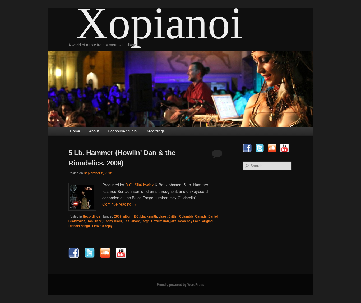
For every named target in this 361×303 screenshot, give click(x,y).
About (94, 131)
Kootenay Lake (189, 221)
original (207, 221)
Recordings (155, 131)
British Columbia (180, 216)
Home (75, 131)
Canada (201, 216)
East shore (132, 221)
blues (163, 216)
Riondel (74, 225)
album (127, 216)
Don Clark (94, 221)
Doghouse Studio (122, 131)
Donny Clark (112, 221)
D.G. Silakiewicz (139, 184)
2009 (118, 216)
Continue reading (119, 204)
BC (136, 216)
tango (85, 225)
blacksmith (148, 216)
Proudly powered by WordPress (180, 284)
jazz (173, 221)
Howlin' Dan (160, 221)
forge (146, 221)
